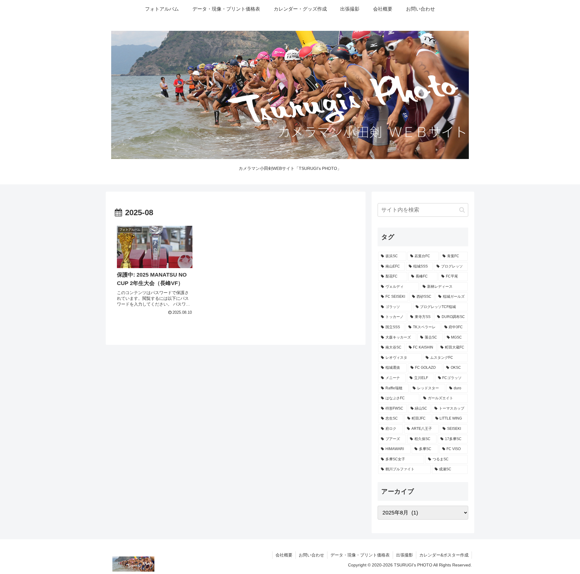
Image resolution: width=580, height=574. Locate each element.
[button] (462, 209)
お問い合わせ (311, 555)
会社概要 (284, 555)
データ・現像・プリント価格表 (360, 555)
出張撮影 (404, 555)
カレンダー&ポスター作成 (444, 555)
